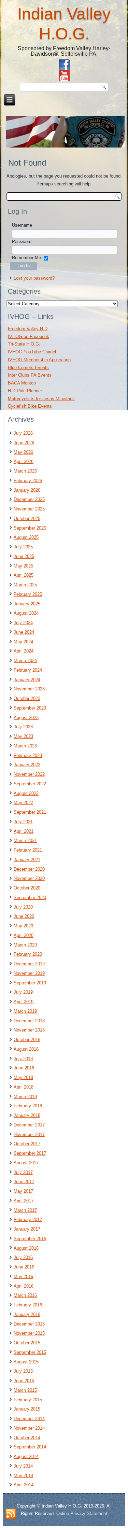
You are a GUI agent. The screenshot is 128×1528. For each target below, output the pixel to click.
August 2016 (26, 1248)
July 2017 (23, 1172)
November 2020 (29, 878)
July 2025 (23, 546)
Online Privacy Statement (81, 1513)
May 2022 (23, 802)
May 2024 (23, 641)
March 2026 (25, 471)
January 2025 (27, 603)
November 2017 (29, 1134)
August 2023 (26, 717)
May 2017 (23, 1191)
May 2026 (23, 452)
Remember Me (26, 257)
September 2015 (30, 1352)
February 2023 (28, 755)
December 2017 (29, 1124)
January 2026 (27, 490)
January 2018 (27, 1115)
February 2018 (28, 1105)
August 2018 (26, 1049)
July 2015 (23, 1371)
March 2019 (25, 1011)
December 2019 (29, 963)
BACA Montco (22, 382)
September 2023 (30, 708)
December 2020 (29, 869)
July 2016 (23, 1257)
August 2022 (26, 793)
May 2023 (23, 736)
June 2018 (24, 1067)
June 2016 (24, 1267)
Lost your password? (34, 278)
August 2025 (26, 537)
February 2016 (28, 1304)
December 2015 (29, 1324)
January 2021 (27, 859)
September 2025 (30, 528)
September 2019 (30, 982)
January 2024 (27, 679)
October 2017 (27, 1143)
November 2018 (29, 1030)
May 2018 (23, 1077)
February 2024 (28, 670)
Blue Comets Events (28, 367)
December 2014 (29, 1418)
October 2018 (27, 1039)
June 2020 (24, 916)
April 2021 (23, 831)
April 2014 (23, 1484)
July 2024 (23, 622)
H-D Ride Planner (25, 390)
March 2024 (25, 660)
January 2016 (27, 1314)
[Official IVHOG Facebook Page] (64, 64)
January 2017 (27, 1229)
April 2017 (23, 1200)
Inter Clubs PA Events (30, 375)
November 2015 (29, 1333)
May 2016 (23, 1276)
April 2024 (23, 651)
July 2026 (23, 433)
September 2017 (30, 1153)
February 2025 (28, 594)
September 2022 (30, 783)
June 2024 (24, 632)
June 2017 (24, 1181)
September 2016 (30, 1238)
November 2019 (29, 973)
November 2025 (29, 508)
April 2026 (23, 461)
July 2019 (23, 992)
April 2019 (23, 1001)
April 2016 (23, 1286)
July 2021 (23, 821)
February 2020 (28, 954)
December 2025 (29, 499)
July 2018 (23, 1058)
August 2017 (26, 1162)
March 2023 (25, 745)
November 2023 (29, 688)
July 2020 (23, 907)
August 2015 (26, 1361)
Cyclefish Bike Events (30, 406)
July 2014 (23, 1466)
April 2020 (23, 935)
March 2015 (25, 1390)
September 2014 (30, 1446)
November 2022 (29, 774)
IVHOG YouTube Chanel (32, 351)
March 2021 (25, 840)
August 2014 (26, 1456)
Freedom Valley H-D (27, 328)
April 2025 (23, 575)
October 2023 (27, 698)
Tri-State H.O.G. (24, 344)
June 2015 (24, 1380)
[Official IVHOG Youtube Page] (64, 75)
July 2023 (23, 726)
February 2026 (28, 480)
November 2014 (29, 1428)
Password (21, 241)
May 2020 (23, 925)
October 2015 (27, 1342)
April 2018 (23, 1087)
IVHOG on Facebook (28, 336)
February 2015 (28, 1399)
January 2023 (27, 764)
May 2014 (23, 1475)
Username (22, 225)
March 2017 (25, 1210)
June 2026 (24, 442)
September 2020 (30, 897)
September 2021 (30, 812)
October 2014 (27, 1437)
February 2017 (28, 1219)
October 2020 (27, 888)
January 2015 (27, 1409)
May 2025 (23, 566)
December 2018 (29, 1020)
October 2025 (27, 518)
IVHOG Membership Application (39, 359)
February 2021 (28, 850)
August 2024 (26, 613)
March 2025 (25, 584)
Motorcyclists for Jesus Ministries (41, 398)
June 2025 (24, 556)
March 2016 (25, 1295)
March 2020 (25, 945)
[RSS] (10, 1514)
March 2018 (25, 1096)
